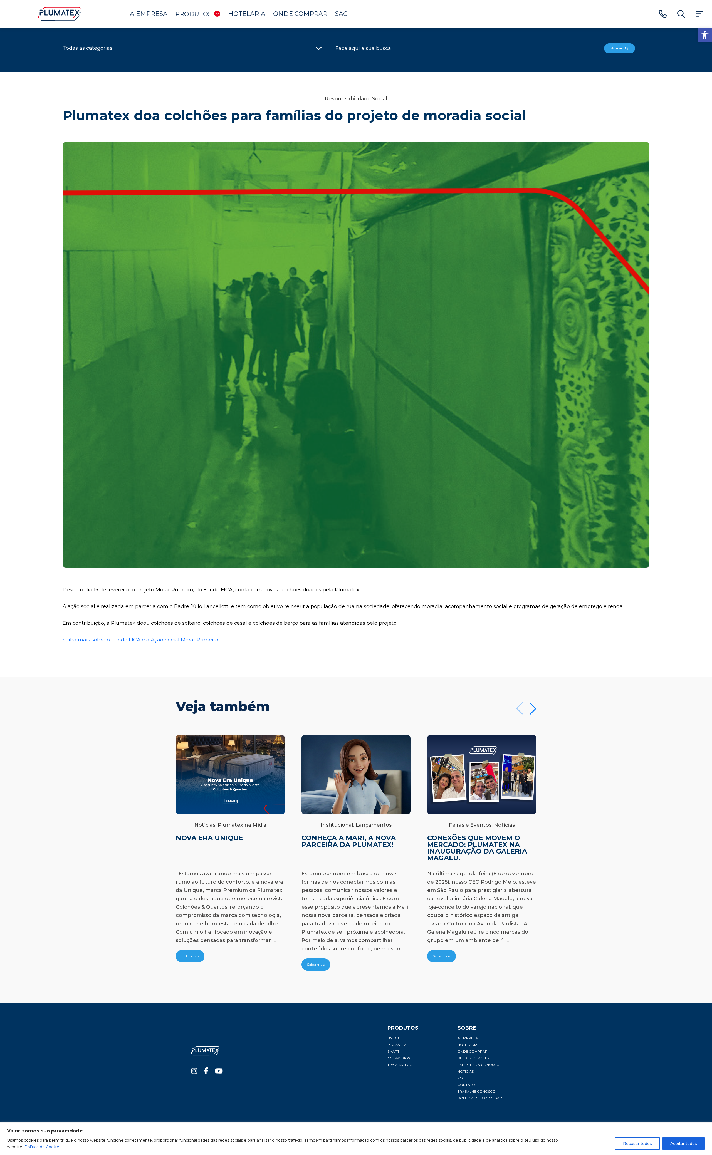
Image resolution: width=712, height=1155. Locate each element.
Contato (466, 1085)
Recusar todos (637, 1143)
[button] (705, 35)
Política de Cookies (42, 1146)
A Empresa (148, 14)
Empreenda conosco (479, 1065)
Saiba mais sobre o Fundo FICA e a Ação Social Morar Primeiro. (141, 640)
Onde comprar (300, 14)
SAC (341, 14)
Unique (394, 1038)
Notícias (466, 1071)
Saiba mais (190, 956)
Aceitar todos (683, 1143)
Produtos (193, 14)
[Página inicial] (59, 19)
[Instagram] (194, 1072)
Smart (393, 1051)
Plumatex (396, 1045)
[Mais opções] (699, 14)
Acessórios (398, 1058)
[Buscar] (681, 14)
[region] (356, 1138)
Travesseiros (400, 1065)
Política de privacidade (481, 1098)
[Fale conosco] (663, 14)
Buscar (618, 48)
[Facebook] (206, 1072)
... (274, 940)
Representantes (473, 1058)
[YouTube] (219, 1072)
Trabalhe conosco (477, 1091)
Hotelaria (246, 14)
